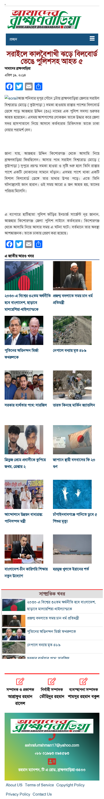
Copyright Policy (70, 785)
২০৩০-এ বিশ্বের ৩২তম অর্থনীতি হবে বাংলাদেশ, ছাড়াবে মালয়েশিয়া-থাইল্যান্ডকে (28, 302)
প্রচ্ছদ (13, 39)
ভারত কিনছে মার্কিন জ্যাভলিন (74, 405)
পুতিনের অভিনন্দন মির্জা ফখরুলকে (51, 631)
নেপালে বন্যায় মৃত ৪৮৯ (69, 350)
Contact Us (42, 794)
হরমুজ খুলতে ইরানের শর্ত (71, 569)
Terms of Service (39, 785)
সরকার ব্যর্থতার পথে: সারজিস (26, 405)
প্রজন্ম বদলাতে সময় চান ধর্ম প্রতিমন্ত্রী (53, 618)
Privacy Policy (18, 794)
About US (14, 785)
